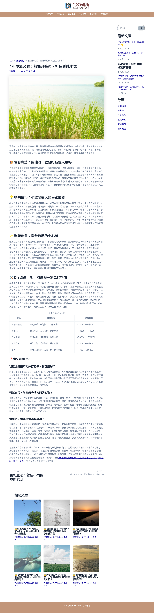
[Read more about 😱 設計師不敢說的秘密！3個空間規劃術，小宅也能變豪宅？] (27, 558)
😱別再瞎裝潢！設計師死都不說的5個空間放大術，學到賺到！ (86, 577)
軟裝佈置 (82, 14)
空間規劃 (50, 14)
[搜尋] (141, 28)
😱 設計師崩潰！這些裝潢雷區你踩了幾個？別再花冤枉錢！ (85, 531)
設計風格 (71, 14)
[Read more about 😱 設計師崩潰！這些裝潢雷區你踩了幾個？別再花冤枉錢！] (86, 512)
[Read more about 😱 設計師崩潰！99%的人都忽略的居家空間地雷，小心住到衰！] (57, 512)
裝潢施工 (60, 14)
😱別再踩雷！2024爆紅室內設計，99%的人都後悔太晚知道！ (27, 531)
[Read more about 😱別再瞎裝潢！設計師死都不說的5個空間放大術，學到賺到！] (86, 558)
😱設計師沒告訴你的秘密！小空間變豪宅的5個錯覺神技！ (57, 577)
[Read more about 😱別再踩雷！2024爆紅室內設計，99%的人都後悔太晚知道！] (27, 512)
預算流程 (104, 14)
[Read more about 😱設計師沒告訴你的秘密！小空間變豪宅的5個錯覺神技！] (57, 558)
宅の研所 (81, 4)
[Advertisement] (56, 42)
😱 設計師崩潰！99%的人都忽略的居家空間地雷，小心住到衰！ (57, 531)
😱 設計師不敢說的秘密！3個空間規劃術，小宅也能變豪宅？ (27, 577)
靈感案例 (93, 14)
